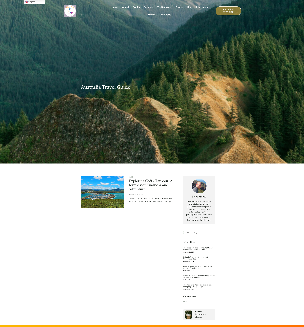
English (31, 2)
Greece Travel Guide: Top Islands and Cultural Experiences (197, 267)
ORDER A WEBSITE (228, 11)
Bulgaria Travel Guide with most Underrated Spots (195, 258)
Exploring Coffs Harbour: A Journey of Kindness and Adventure (150, 185)
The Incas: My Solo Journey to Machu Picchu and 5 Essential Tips (198, 249)
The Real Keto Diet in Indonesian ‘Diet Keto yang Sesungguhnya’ (197, 286)
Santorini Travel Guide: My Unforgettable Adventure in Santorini (199, 276)
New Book (198, 312)
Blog (131, 177)
